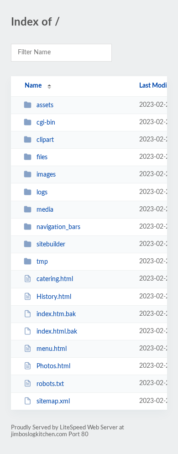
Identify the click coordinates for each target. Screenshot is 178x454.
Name (33, 86)
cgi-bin (46, 123)
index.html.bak (57, 332)
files (42, 157)
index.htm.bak (56, 314)
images (46, 175)
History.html (54, 297)
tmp (42, 262)
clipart (45, 140)
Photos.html (53, 366)
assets (45, 105)
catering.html (55, 279)
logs (42, 192)
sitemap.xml (53, 401)
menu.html (52, 349)
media (45, 210)
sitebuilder (51, 244)
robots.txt (50, 384)
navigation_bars (58, 227)
